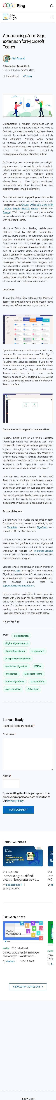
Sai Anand (18, 58)
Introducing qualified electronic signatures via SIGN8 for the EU (19, 878)
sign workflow (13, 689)
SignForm (42, 527)
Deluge (6, 212)
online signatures (14, 681)
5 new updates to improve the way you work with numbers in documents (21, 954)
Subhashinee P (14, 884)
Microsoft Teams (33, 673)
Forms (34, 208)
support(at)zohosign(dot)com (18, 585)
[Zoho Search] (51, 5)
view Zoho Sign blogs (26, 986)
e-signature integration (17, 658)
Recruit (25, 208)
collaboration (21, 635)
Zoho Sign (33, 689)
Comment (9, 734)
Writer (8, 208)
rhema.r (10, 961)
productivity (37, 681)
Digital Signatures (15, 651)
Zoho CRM (47, 204)
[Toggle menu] (51, 16)
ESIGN (37, 666)
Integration (11, 673)
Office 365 (35, 204)
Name (6, 775)
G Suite (25, 204)
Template (12, 527)
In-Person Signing (43, 550)
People (16, 208)
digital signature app (16, 643)
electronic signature (16, 666)
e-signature (38, 651)
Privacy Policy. (15, 800)
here (18, 570)
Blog (21, 5)
